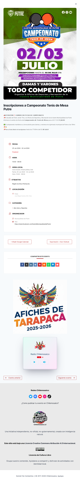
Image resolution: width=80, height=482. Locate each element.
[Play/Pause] (35, 362)
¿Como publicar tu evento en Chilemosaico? (40, 403)
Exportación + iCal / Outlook (59, 242)
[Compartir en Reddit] (44, 265)
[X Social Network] (27, 265)
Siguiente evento (64, 378)
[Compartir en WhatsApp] (49, 265)
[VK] (35, 265)
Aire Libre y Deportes (20, 208)
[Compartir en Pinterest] (40, 265)
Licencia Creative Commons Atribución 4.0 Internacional (50, 443)
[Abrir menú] (76, 3)
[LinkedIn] (31, 265)
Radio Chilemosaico (40, 354)
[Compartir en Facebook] (22, 265)
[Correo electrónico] (57, 265)
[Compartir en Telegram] (53, 265)
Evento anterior (14, 378)
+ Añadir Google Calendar (20, 242)
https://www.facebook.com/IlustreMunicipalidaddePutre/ (33, 224)
